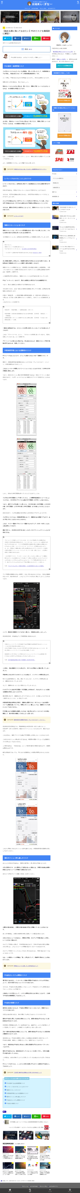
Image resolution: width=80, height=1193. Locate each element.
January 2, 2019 (37, 252)
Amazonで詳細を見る (65, 100)
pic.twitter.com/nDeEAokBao (29, 248)
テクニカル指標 (58, 178)
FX (4, 27)
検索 (30, 1191)
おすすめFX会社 (35, 8)
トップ (50, 1191)
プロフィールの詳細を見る (64, 65)
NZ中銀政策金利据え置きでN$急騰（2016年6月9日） (21, 660)
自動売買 (56, 187)
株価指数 (55, 196)
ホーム (10, 1191)
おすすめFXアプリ (51, 8)
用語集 (56, 183)
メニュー (70, 1191)
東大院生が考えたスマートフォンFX (63, 51)
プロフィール (27, 8)
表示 (30, 49)
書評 (54, 192)
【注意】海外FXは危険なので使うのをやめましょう (28, 1072)
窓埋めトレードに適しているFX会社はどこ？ (26, 966)
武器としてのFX (61, 59)
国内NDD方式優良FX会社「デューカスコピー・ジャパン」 (30, 719)
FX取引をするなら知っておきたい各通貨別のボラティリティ (30, 169)
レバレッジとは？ (18, 216)
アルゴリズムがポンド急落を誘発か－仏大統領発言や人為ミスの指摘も (26, 566)
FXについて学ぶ (43, 8)
